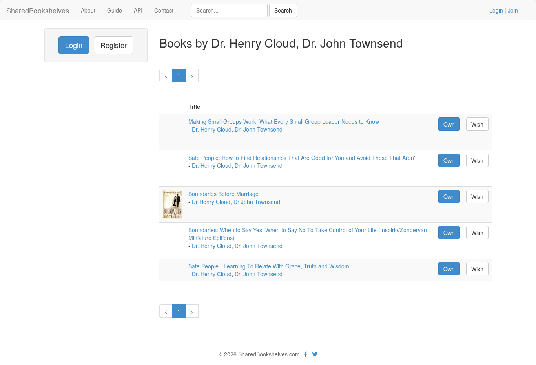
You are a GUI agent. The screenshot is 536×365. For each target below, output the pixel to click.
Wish (477, 124)
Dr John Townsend (256, 201)
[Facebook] (305, 354)
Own (449, 124)
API (138, 10)
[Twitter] (314, 354)
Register (113, 45)
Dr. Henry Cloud (212, 129)
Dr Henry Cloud (211, 201)
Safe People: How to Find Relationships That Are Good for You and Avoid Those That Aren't (302, 157)
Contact (163, 10)
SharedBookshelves (37, 10)
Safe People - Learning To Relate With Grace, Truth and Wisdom (268, 266)
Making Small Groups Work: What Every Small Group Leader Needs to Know (283, 121)
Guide (114, 10)
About (88, 10)
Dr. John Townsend (259, 129)
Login (496, 10)
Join (513, 10)
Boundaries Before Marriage (223, 194)
